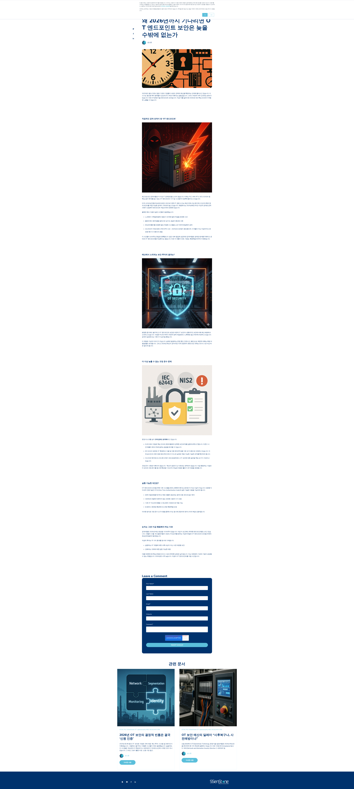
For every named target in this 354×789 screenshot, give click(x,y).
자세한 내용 (127, 762)
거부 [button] (211, 15)
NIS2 (147, 730)
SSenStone (130, 730)
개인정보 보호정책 (165, 6)
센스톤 (149, 43)
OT (136, 730)
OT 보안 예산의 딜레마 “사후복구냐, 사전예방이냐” (208, 737)
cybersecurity (141, 730)
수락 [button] (205, 15)
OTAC (121, 730)
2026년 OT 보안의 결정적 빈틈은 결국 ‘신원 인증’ (144, 737)
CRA (158, 730)
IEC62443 (153, 730)
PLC (125, 730)
